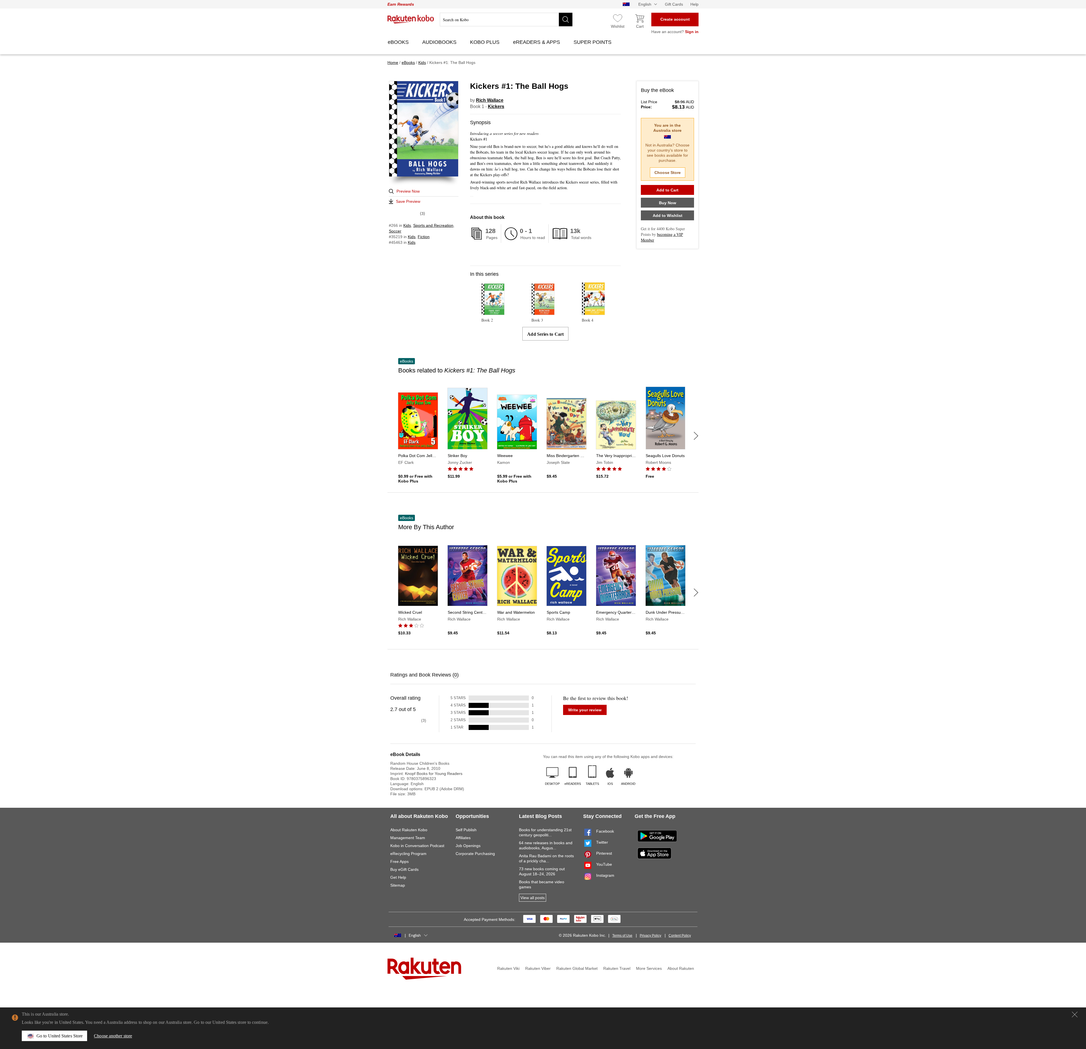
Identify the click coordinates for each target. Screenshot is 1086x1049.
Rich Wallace (489, 100)
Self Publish (466, 830)
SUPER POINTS (593, 42)
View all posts (532, 897)
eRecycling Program (408, 853)
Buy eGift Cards (404, 869)
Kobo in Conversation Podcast (417, 845)
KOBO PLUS (485, 42)
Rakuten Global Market (577, 968)
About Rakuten (680, 968)
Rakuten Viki (508, 968)
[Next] (696, 436)
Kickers (496, 106)
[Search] (565, 19)
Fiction (424, 236)
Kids (407, 225)
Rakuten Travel (616, 968)
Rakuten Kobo (410, 19)
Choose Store (667, 172)
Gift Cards (674, 4)
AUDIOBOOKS (440, 42)
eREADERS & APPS (537, 42)
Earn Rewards (400, 4)
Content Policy (680, 936)
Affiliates (463, 837)
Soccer (395, 231)
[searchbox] (506, 19)
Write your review (585, 710)
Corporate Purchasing (475, 853)
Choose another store (113, 1035)
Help (694, 4)
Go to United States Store (59, 1035)
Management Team (407, 837)
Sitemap (397, 885)
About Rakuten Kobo (408, 830)
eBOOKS (399, 42)
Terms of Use (622, 936)
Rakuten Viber (538, 968)
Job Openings (468, 845)
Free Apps (399, 861)
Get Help (398, 877)
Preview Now (408, 191)
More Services (649, 968)
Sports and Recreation (433, 225)
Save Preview (408, 201)
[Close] (1075, 1014)
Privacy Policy (650, 936)
